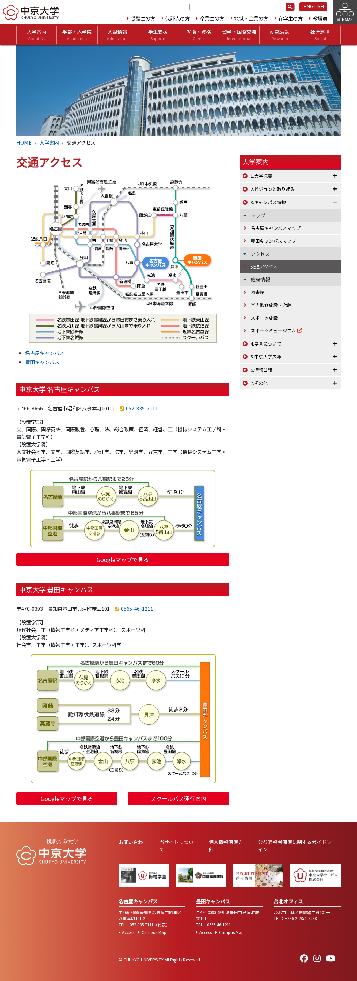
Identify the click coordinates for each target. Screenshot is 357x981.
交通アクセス (264, 266)
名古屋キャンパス (44, 352)
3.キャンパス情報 (268, 202)
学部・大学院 (77, 34)
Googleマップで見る (123, 559)
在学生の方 (290, 18)
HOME (24, 142)
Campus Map (154, 932)
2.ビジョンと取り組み (273, 189)
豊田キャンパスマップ (273, 241)
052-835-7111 (142, 408)
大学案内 (36, 34)
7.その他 (259, 383)
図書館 (257, 292)
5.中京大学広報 (266, 356)
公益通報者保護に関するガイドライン (294, 846)
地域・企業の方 (251, 18)
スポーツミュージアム (273, 330)
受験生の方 (143, 18)
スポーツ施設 (264, 318)
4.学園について (266, 343)
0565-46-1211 (137, 608)
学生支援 (158, 34)
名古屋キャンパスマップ (276, 228)
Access (128, 932)
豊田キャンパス (42, 361)
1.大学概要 (261, 175)
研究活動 (279, 34)
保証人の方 (177, 18)
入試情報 (117, 34)
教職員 (320, 18)
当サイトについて (176, 846)
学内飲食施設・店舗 (271, 305)
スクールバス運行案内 (178, 798)
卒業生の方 (212, 18)
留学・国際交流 (239, 34)
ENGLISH (313, 6)
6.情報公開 (261, 369)
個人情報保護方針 (226, 846)
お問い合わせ (131, 846)
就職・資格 (199, 34)
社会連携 (320, 34)
